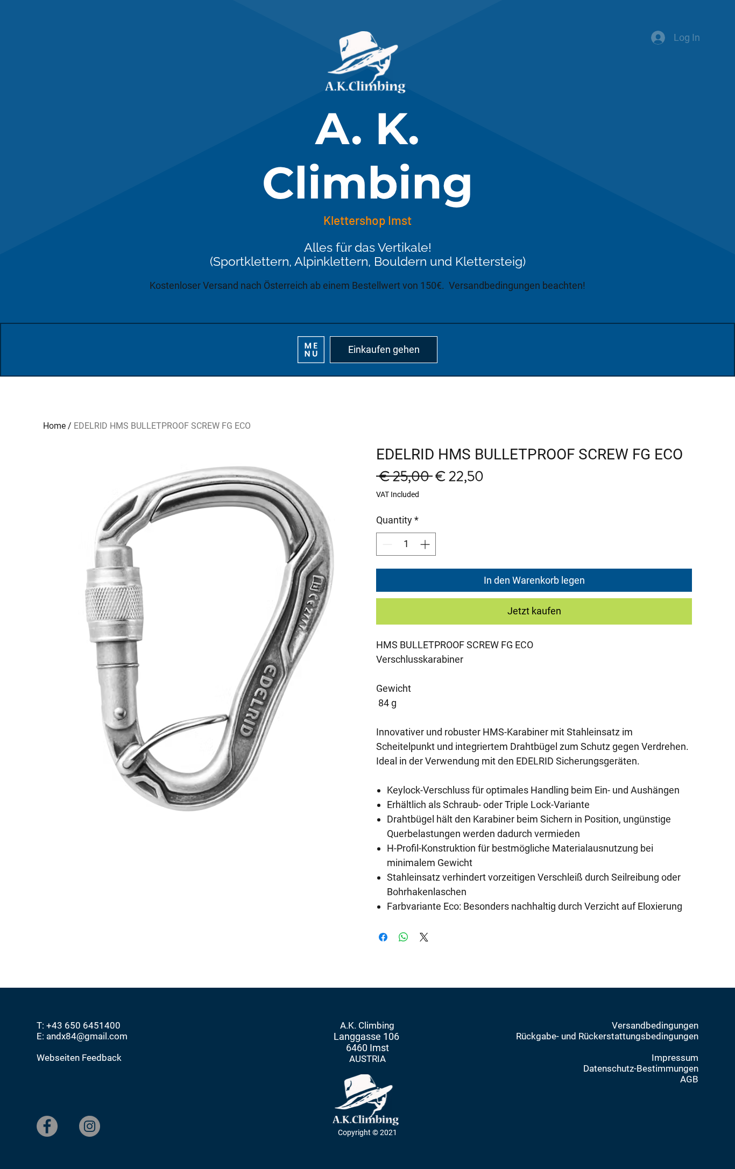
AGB (689, 1079)
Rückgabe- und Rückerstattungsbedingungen (607, 1036)
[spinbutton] (406, 544)
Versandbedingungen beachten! (517, 285)
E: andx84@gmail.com (82, 1036)
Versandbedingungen (655, 1025)
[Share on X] (424, 937)
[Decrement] (386, 544)
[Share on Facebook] (383, 937)
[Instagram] (89, 1126)
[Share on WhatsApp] (403, 937)
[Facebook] (47, 1126)
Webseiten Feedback (79, 1057)
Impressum (675, 1057)
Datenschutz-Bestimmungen (640, 1068)
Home (54, 426)
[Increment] (426, 544)
